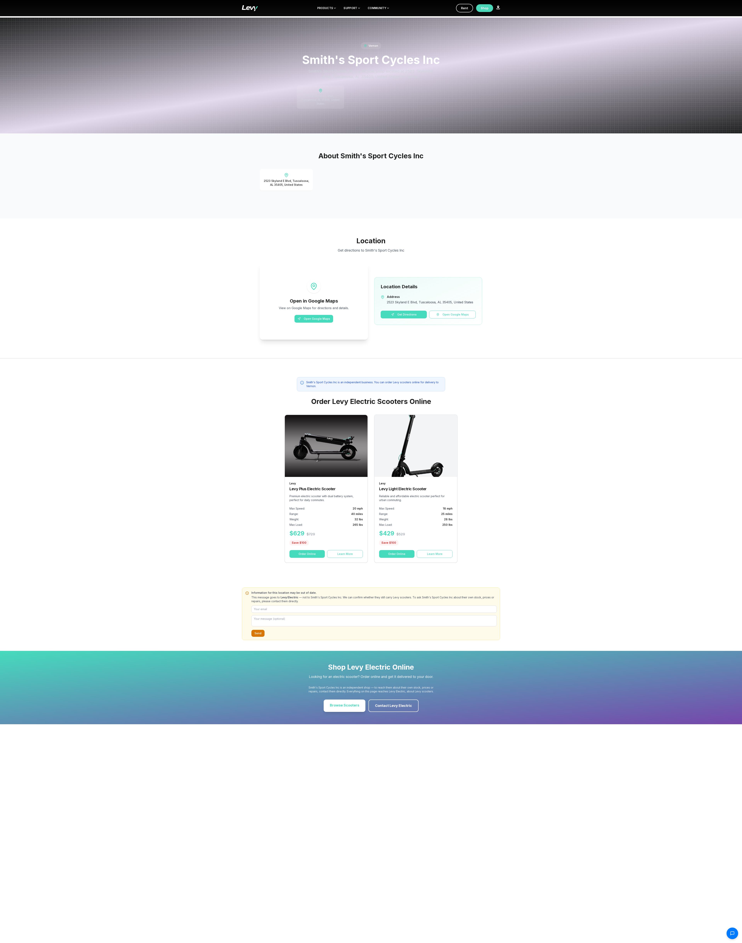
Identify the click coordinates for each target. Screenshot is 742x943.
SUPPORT (350, 8)
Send (257, 633)
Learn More (345, 553)
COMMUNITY (377, 8)
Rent (464, 8)
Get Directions (407, 314)
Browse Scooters (344, 705)
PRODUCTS (325, 8)
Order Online (307, 553)
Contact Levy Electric (393, 706)
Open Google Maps (317, 318)
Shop (484, 8)
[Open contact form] (732, 933)
